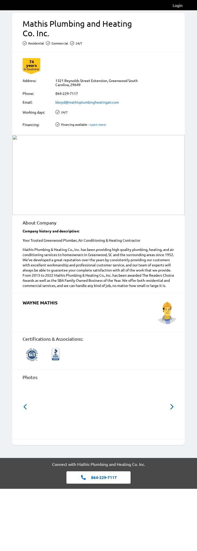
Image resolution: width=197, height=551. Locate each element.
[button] (25, 406)
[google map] (98, 175)
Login (178, 5)
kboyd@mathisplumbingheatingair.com (87, 102)
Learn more (98, 124)
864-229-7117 (66, 93)
